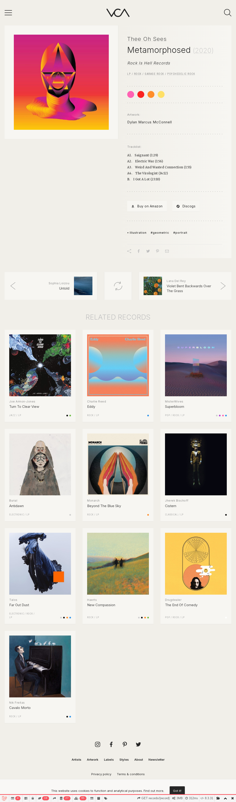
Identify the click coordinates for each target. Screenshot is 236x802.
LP (129, 74)
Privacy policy (101, 774)
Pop (167, 415)
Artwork (92, 759)
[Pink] (130, 94)
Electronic (16, 514)
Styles (124, 759)
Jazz (12, 415)
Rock (138, 74)
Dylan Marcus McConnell (149, 122)
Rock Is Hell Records (148, 63)
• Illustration (137, 232)
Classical (171, 514)
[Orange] (151, 94)
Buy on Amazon (150, 206)
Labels (109, 759)
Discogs (189, 206)
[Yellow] (161, 94)
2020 (203, 50)
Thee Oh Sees (147, 39)
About (138, 759)
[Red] (140, 94)
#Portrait (180, 232)
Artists (76, 759)
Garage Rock (154, 74)
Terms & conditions (131, 774)
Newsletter (156, 759)
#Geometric (160, 232)
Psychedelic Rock (181, 74)
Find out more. (154, 791)
